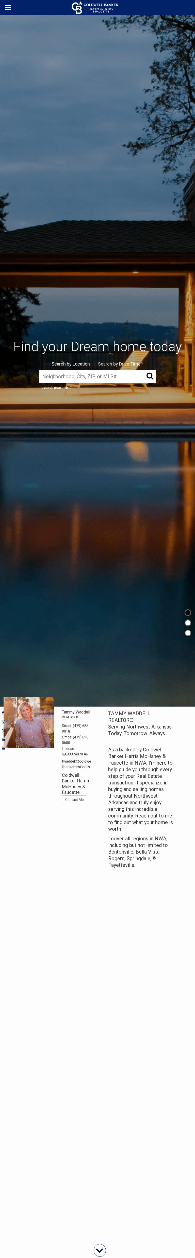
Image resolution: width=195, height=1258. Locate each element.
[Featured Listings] (188, 622)
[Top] (188, 612)
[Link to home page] (97, 7)
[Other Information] (188, 633)
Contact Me (74, 800)
